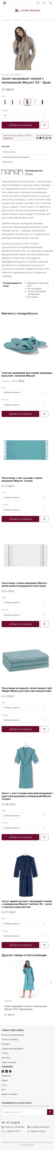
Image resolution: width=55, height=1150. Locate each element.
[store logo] (27, 10)
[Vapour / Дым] (27, 102)
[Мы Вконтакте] (6, 1071)
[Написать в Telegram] (10, 1071)
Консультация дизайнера (13, 1035)
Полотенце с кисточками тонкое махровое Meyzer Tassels (22, 479)
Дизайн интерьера (9, 1094)
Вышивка (6, 1044)
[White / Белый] (35, 102)
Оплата (5, 1053)
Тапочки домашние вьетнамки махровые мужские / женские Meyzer (27, 374)
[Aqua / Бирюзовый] (5, 102)
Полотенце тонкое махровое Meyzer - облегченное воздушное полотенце (25, 584)
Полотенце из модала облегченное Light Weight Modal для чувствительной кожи (27, 689)
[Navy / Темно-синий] (42, 102)
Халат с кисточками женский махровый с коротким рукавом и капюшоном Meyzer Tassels (27, 796)
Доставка (6, 1058)
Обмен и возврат (9, 1062)
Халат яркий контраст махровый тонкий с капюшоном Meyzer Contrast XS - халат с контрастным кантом (27, 904)
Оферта (5, 1080)
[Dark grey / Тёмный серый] (12, 102)
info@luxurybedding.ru (40, 1127)
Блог (4, 1090)
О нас (4, 1085)
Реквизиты (6, 1076)
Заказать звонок (38, 1131)
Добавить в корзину (20, 125)
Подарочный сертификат (13, 1049)
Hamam (29, 173)
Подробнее (8, 138)
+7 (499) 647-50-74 (13, 1131)
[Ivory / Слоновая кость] (20, 102)
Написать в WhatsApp (14, 1127)
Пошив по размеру (10, 1039)
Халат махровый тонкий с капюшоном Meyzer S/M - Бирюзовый (25, 1008)
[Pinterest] (3, 1071)
